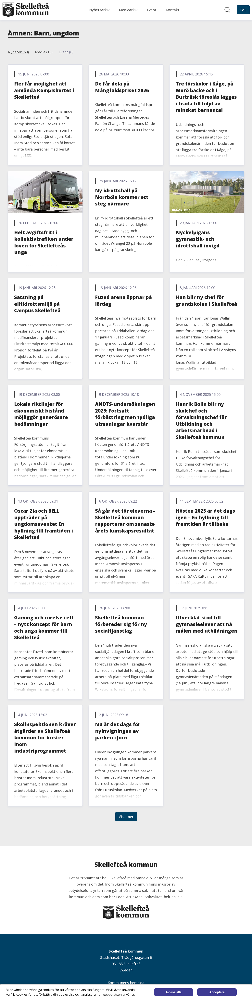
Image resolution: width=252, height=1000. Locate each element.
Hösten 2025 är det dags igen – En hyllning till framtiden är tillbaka (205, 517)
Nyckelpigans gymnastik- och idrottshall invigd (198, 239)
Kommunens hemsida (126, 982)
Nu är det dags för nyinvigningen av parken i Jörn (117, 731)
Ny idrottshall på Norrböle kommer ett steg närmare (121, 197)
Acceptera (217, 992)
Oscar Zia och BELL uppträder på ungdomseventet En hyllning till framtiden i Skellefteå (43, 523)
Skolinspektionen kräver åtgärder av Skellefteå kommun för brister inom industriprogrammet (45, 737)
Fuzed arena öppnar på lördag (123, 300)
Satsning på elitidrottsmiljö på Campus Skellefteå (37, 304)
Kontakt (172, 9)
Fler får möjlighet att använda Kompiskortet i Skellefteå (44, 90)
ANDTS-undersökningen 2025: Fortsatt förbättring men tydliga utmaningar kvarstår (125, 414)
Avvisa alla (174, 992)
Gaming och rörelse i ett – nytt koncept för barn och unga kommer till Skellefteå (44, 627)
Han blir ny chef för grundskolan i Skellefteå (206, 300)
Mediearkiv (128, 9)
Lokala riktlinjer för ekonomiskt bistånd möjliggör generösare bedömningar (41, 414)
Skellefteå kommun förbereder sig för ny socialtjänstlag (121, 624)
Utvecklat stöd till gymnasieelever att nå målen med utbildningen (206, 624)
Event (151, 9)
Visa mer (126, 816)
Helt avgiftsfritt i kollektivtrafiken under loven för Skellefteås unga (43, 242)
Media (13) (43, 52)
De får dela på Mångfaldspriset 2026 (122, 87)
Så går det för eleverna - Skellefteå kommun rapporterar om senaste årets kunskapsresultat (125, 520)
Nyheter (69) (18, 52)
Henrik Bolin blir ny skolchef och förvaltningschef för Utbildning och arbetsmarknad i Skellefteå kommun (201, 420)
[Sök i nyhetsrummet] (227, 10)
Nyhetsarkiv (99, 9)
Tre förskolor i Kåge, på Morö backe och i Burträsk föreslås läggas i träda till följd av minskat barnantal (206, 96)
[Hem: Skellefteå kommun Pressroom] (25, 9)
